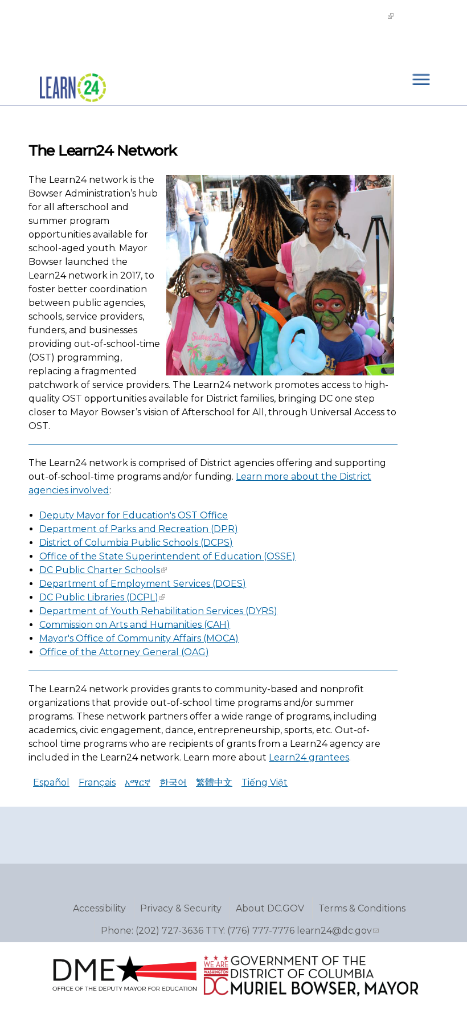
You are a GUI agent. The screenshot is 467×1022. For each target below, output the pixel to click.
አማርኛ (137, 782)
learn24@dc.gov (334, 930)
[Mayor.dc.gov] (310, 993)
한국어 (173, 782)
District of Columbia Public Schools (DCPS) (136, 542)
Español (51, 782)
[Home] (72, 110)
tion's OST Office (190, 515)
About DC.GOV (270, 908)
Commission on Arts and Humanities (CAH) (134, 624)
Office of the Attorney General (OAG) (124, 652)
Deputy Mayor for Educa (95, 515)
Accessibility (99, 908)
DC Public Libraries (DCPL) (98, 597)
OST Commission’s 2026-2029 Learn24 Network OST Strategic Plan (225, 16)
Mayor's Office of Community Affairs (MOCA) (139, 638)
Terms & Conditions (361, 908)
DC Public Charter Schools (99, 570)
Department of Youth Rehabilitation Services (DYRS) (158, 611)
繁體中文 (214, 782)
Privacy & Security (181, 908)
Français (97, 782)
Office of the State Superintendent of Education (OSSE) (167, 556)
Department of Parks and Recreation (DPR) (138, 529)
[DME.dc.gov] (123, 993)
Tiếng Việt (264, 782)
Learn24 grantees (309, 757)
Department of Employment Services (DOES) (142, 583)
